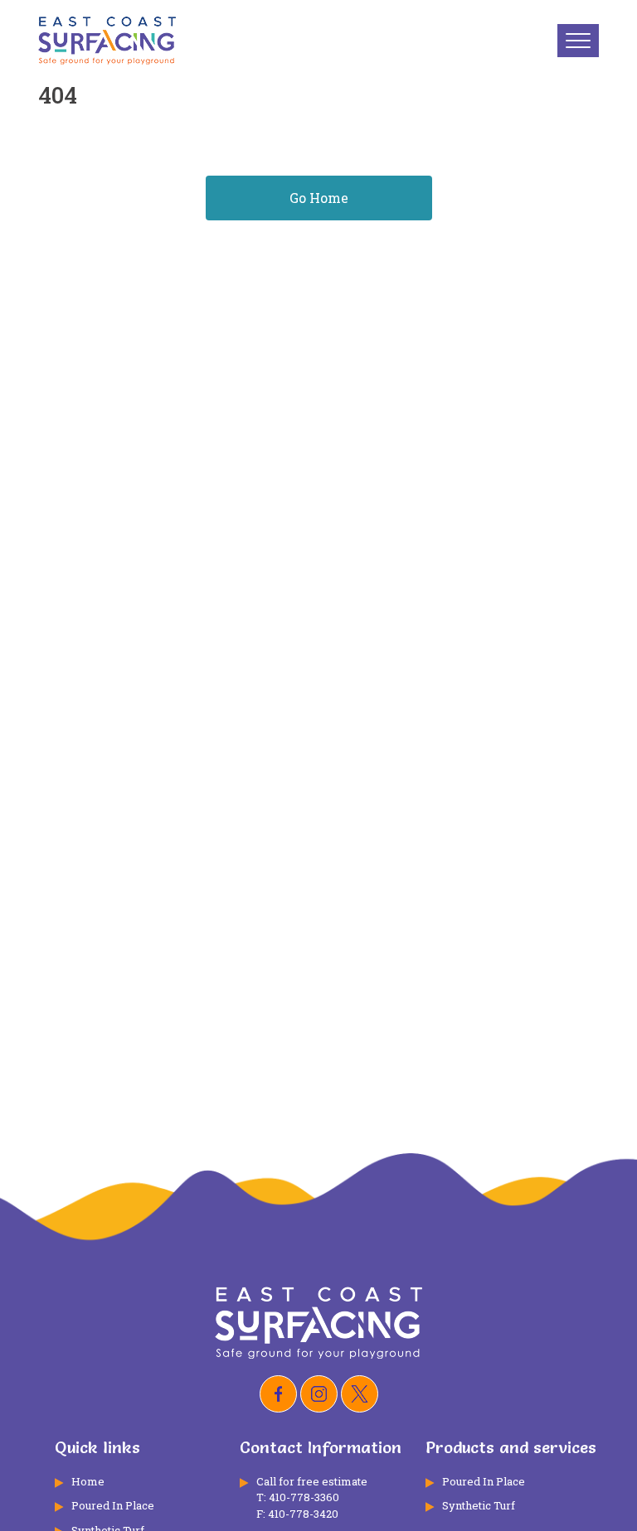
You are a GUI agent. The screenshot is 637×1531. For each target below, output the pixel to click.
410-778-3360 (304, 1497)
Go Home (318, 197)
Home (88, 1481)
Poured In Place (112, 1505)
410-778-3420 (303, 1513)
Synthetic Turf (478, 1505)
